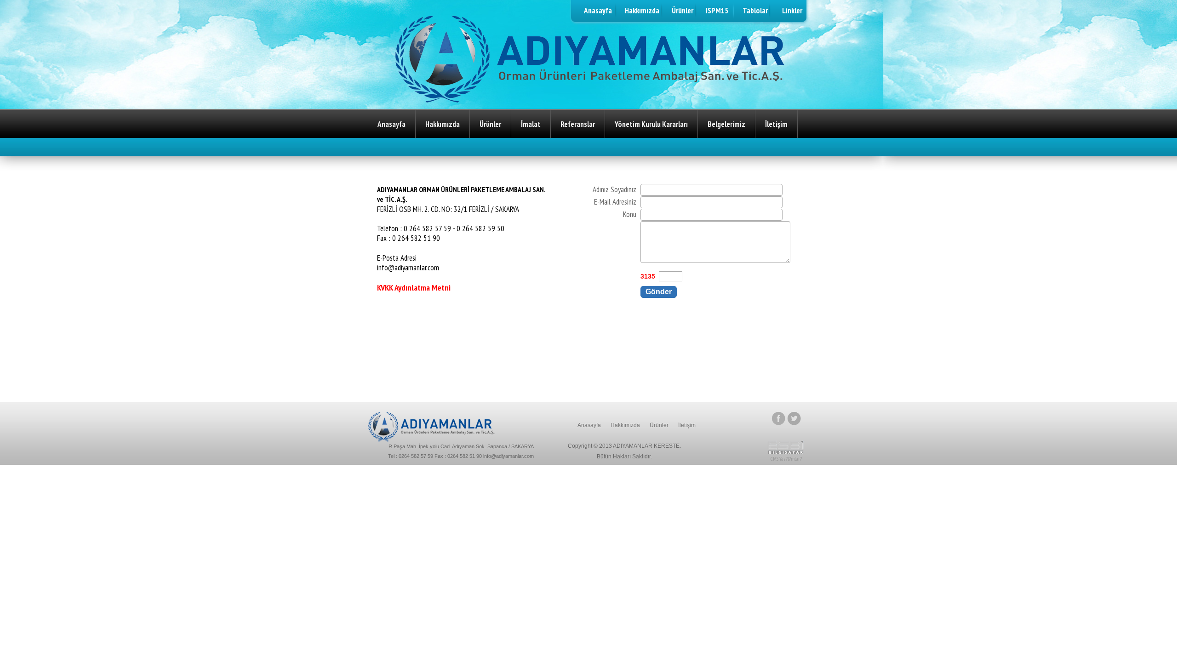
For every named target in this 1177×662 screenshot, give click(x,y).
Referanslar (577, 124)
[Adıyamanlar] (431, 439)
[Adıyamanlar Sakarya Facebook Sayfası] (779, 422)
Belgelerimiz (726, 124)
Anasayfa (391, 124)
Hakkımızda (442, 124)
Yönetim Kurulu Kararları (651, 124)
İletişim (776, 124)
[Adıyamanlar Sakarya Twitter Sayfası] (794, 422)
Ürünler (490, 124)
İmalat (531, 124)
